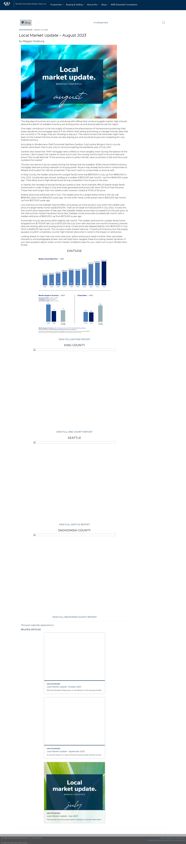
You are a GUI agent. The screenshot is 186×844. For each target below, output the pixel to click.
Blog (105, 6)
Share (182, 34)
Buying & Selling (75, 6)
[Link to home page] (7, 5)
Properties (57, 6)
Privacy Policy (179, 838)
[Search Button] (163, 22)
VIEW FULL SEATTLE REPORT (74, 524)
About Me (93, 6)
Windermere (37, 838)
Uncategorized (26, 30)
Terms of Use (166, 838)
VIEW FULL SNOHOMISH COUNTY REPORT (74, 617)
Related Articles (31, 629)
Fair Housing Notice (176, 840)
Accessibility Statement (157, 840)
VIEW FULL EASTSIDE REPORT (74, 339)
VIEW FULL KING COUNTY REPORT (74, 432)
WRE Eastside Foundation (124, 4)
